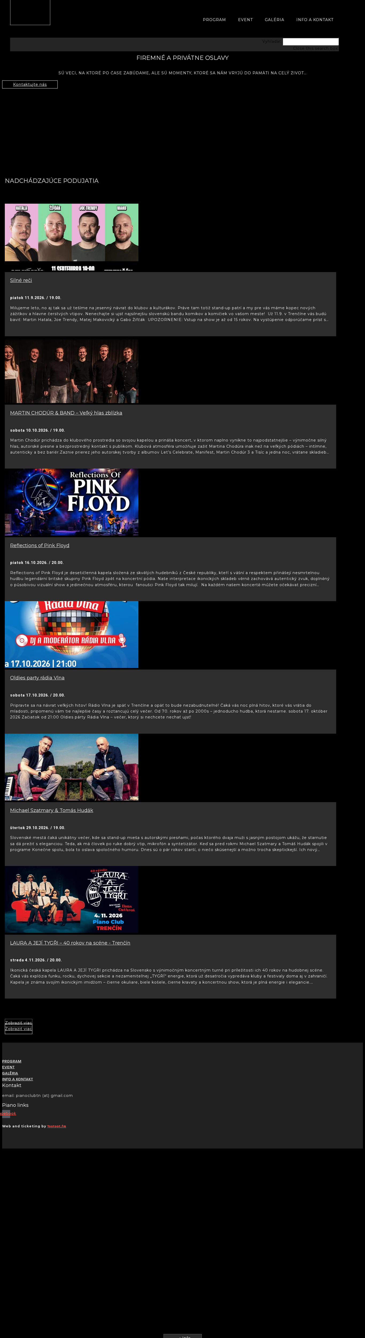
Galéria (274, 19)
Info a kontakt (314, 19)
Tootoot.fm (56, 1126)
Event (245, 19)
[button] (174, 34)
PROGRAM (214, 19)
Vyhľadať (271, 41)
